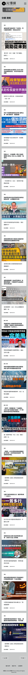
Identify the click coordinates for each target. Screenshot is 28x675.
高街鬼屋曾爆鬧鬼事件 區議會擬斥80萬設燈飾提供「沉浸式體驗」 (13, 578)
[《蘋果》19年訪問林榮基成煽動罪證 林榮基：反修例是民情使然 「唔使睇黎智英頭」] (14, 466)
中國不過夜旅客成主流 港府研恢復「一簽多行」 (14, 495)
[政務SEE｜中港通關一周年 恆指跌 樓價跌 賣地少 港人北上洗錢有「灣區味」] (14, 169)
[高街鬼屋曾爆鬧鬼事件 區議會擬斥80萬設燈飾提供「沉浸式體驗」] (14, 590)
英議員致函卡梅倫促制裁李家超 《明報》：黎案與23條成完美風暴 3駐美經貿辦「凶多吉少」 (14, 325)
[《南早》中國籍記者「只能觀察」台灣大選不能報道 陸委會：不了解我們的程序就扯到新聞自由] (14, 423)
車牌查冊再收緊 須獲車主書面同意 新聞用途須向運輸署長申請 (13, 239)
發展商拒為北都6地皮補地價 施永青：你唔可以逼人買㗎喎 (13, 536)
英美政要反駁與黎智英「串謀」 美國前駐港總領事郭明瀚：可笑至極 (14, 619)
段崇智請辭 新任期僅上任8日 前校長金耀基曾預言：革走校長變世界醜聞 (13, 71)
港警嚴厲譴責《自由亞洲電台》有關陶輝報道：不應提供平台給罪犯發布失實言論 (13, 282)
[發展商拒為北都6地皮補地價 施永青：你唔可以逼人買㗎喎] (14, 549)
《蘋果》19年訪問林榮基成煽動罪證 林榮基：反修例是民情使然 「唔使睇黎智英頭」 (14, 453)
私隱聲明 (20, 666)
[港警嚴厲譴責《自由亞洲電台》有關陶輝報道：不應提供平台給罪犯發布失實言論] (14, 295)
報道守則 (14, 666)
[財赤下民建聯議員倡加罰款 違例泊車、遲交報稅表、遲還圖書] (14, 126)
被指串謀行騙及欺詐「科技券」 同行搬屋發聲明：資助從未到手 (13, 29)
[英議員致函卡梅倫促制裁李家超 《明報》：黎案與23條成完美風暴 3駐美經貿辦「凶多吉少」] (14, 338)
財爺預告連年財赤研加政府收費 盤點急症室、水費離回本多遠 (13, 198)
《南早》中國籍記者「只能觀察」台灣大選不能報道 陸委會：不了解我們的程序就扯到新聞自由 (13, 409)
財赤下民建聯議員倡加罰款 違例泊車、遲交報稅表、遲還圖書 (13, 113)
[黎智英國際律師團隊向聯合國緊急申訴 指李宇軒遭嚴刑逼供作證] (14, 380)
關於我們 (8, 666)
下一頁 (22, 658)
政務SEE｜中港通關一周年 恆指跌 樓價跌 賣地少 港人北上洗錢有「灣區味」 (14, 156)
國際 (5, 320)
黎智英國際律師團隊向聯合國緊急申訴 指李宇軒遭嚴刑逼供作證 (13, 367)
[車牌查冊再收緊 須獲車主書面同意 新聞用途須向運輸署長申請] (14, 252)
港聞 (5, 25)
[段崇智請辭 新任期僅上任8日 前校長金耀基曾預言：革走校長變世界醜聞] (14, 84)
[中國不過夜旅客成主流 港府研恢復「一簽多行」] (14, 507)
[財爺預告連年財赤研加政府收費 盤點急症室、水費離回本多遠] (14, 210)
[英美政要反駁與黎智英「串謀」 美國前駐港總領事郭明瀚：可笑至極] (14, 632)
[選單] (25, 3)
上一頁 (5, 658)
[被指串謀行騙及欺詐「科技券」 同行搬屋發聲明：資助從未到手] (14, 41)
